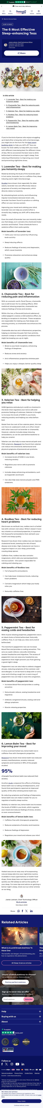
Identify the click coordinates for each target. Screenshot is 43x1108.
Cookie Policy (29, 1073)
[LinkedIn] (24, 1064)
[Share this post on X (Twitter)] (26, 911)
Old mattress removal (22, 6)
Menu (3, 13)
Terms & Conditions (7, 1073)
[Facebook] (3, 1064)
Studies (4, 183)
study (10, 783)
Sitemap (37, 1073)
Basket (38, 13)
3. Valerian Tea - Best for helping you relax (23, 111)
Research (18, 444)
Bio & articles (21, 902)
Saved (32, 13)
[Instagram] (13, 1064)
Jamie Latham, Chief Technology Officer (20, 42)
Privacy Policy (18, 1073)
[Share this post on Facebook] (22, 911)
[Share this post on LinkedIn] (31, 911)
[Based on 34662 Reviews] (12, 1031)
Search (10, 13)
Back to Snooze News (10, 19)
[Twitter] (7, 1064)
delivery (37, 1080)
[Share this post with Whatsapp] (18, 911)
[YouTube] (18, 1064)
